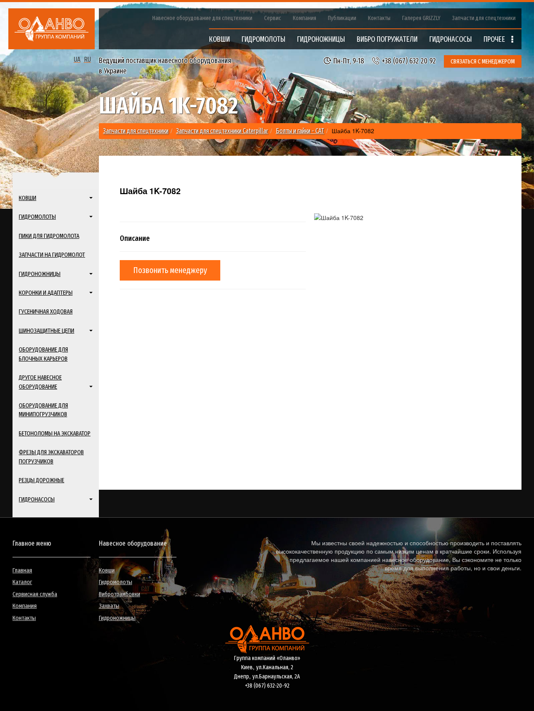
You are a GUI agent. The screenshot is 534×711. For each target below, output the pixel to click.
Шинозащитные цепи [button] (46, 330)
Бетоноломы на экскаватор (55, 433)
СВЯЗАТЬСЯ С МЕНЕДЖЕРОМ (483, 61)
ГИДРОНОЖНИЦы (321, 39)
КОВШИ (219, 39)
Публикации (342, 18)
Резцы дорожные (41, 480)
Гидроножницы (117, 618)
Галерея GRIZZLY (421, 18)
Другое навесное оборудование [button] (40, 382)
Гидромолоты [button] (37, 216)
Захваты (109, 606)
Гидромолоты (115, 582)
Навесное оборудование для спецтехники (202, 18)
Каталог (22, 582)
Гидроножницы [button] (39, 274)
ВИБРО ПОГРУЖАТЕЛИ (387, 39)
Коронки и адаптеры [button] (46, 292)
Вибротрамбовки (119, 594)
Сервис (272, 18)
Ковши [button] (27, 198)
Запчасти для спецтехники (484, 18)
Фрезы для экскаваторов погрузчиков (51, 456)
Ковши (107, 570)
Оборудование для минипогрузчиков (43, 410)
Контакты (379, 18)
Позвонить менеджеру (170, 270)
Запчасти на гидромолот (52, 254)
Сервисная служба (35, 594)
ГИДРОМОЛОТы (263, 39)
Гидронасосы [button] (37, 499)
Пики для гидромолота (49, 236)
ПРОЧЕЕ (495, 39)
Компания (304, 18)
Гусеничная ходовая (46, 311)
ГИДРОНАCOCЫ (450, 39)
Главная (22, 570)
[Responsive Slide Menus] (51, 28)
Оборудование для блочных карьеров (43, 354)
